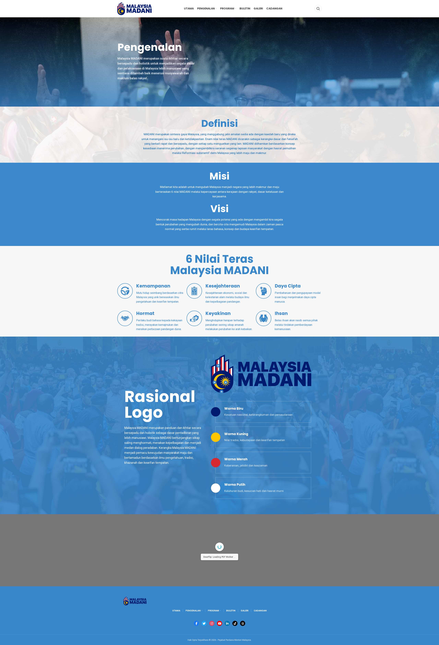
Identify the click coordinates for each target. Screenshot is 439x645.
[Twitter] (204, 623)
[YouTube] (219, 623)
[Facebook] (196, 623)
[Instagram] (211, 623)
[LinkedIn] (227, 623)
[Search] (318, 8)
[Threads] (242, 623)
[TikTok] (235, 623)
